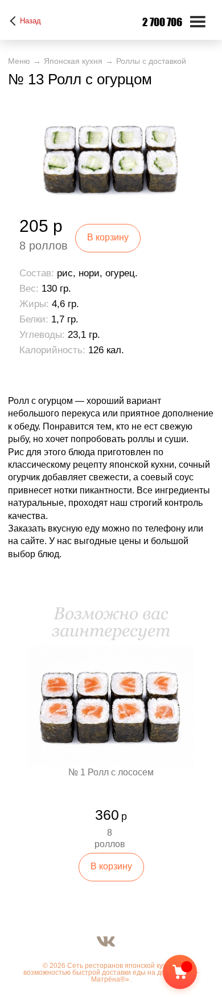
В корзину (108, 237)
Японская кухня (73, 61)
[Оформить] (189, 974)
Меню (19, 61)
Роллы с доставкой (151, 61)
